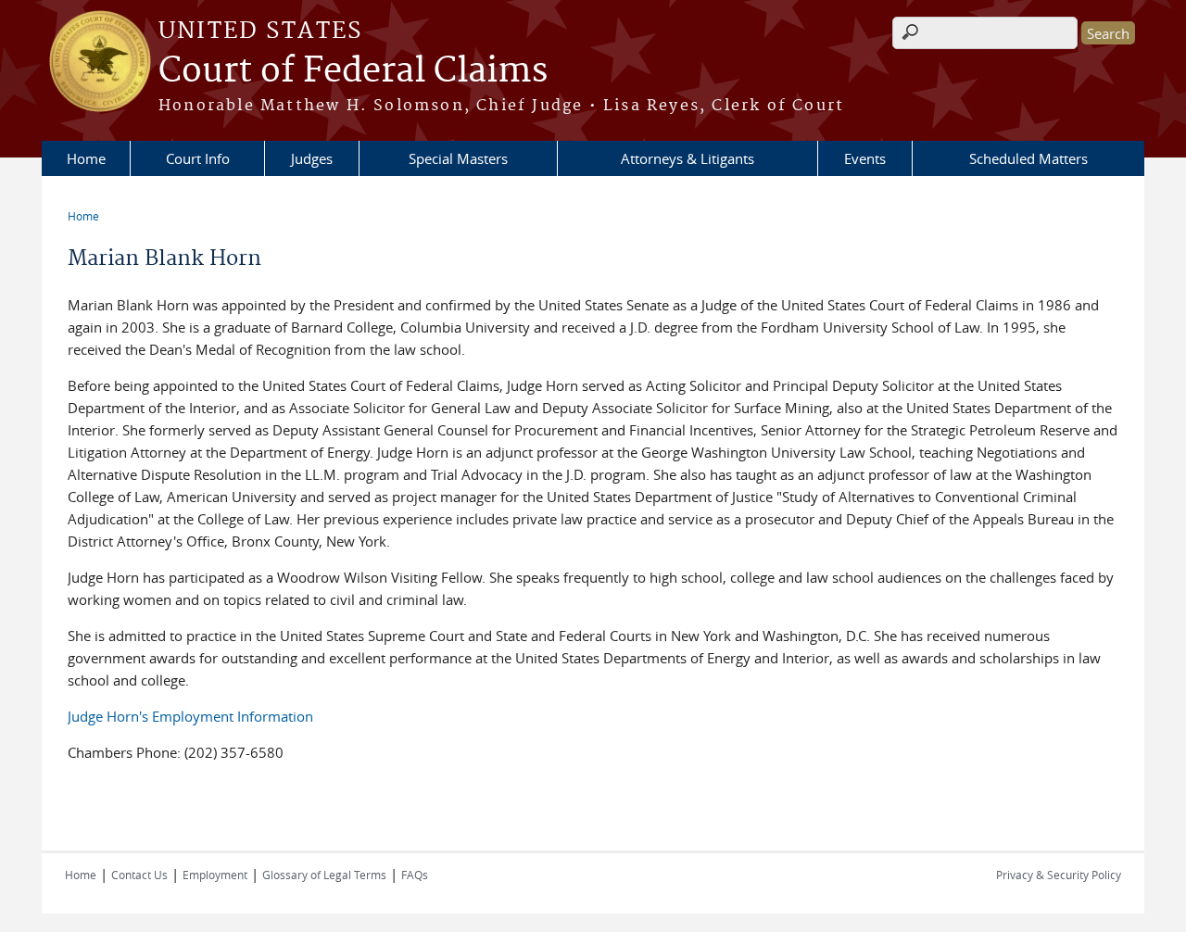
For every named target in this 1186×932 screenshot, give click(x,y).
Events (865, 158)
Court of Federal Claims (353, 71)
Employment (215, 874)
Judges (312, 158)
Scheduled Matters (1028, 158)
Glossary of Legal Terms (324, 874)
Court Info (198, 158)
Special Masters (458, 158)
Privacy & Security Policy (1058, 874)
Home (86, 158)
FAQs (414, 874)
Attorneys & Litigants (687, 158)
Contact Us (139, 874)
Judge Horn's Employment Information (190, 716)
